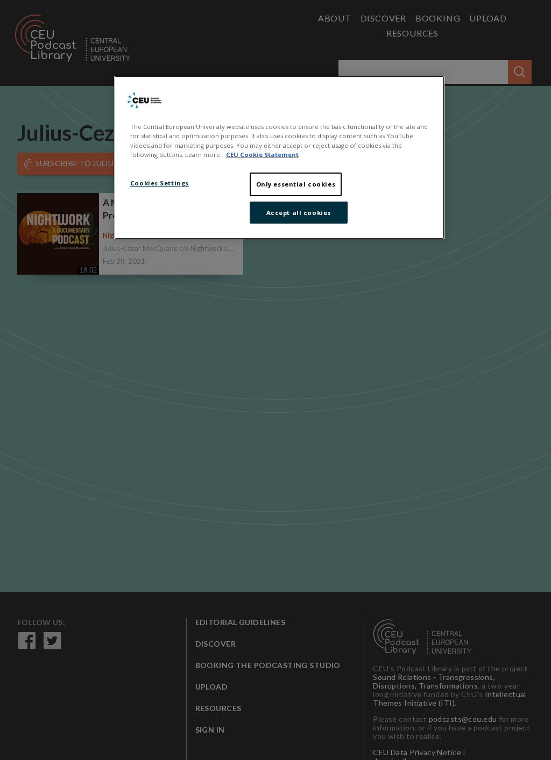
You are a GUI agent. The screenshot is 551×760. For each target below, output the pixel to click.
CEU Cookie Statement (262, 154)
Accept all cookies (298, 213)
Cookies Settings (159, 183)
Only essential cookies (296, 184)
